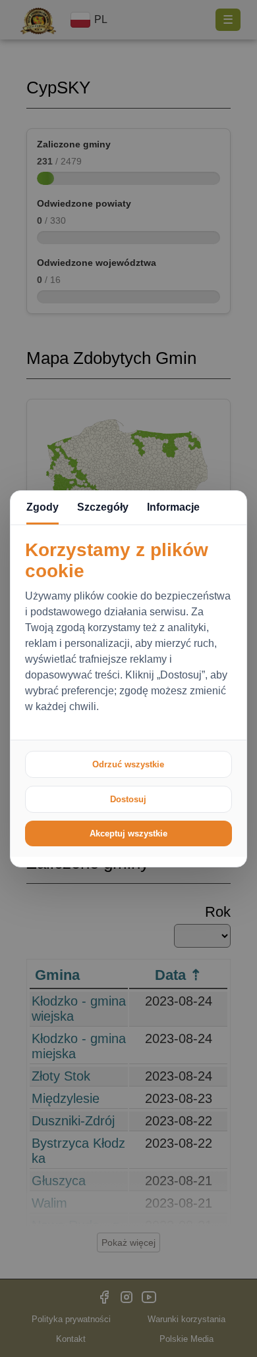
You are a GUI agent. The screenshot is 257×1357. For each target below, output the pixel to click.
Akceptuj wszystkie (128, 833)
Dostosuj (128, 799)
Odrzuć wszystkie (128, 764)
